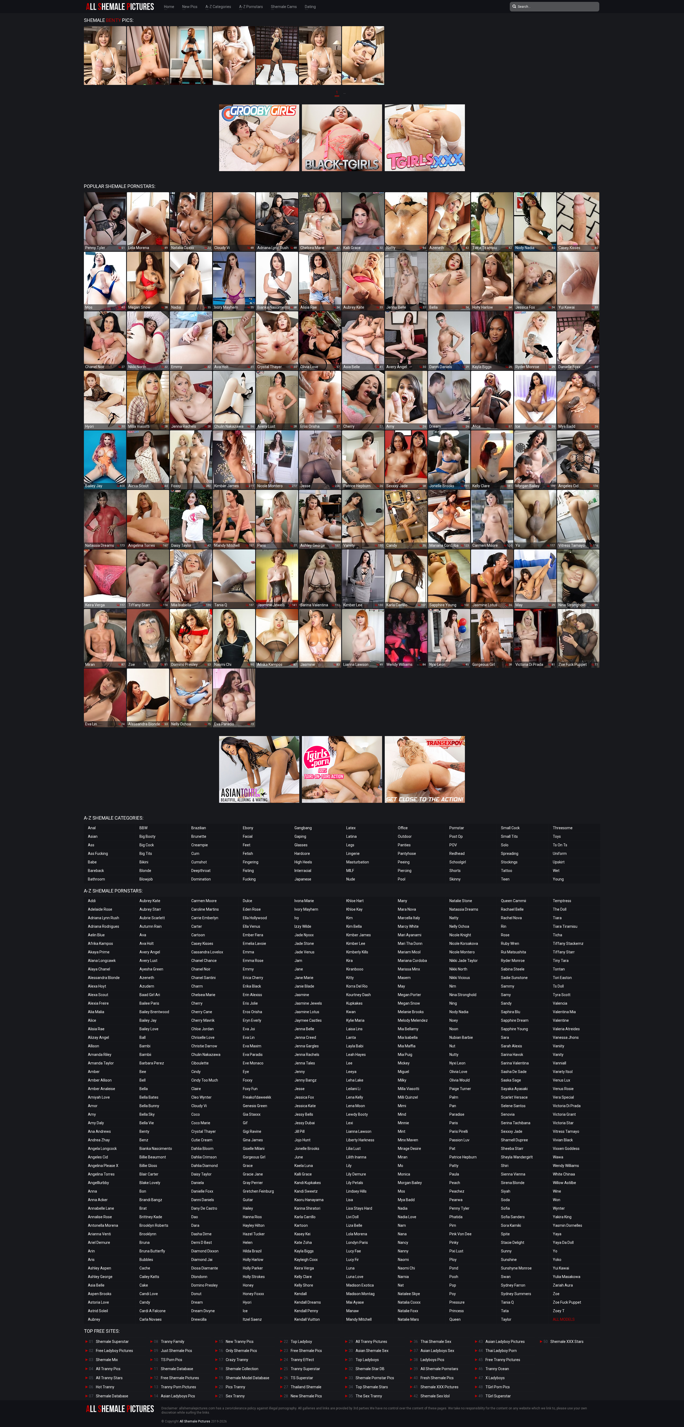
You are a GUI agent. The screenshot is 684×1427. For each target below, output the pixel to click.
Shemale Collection (242, 1369)
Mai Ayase (355, 1302)
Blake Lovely (149, 1183)
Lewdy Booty (357, 1114)
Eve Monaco (253, 1063)
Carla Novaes (150, 1319)
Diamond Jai (201, 1259)
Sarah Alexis (511, 1046)
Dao (194, 1217)
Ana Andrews (99, 1131)
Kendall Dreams (307, 1302)
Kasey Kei (302, 1234)
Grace (248, 1165)
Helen (247, 1242)
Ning (453, 1003)
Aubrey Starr (150, 909)
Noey (453, 1020)
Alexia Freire (98, 1003)
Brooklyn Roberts (153, 1225)
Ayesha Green (151, 969)
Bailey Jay (148, 1020)
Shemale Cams (284, 7)
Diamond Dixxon (205, 1251)
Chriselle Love (203, 1037)
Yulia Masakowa (566, 1277)
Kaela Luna (303, 1165)
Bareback (96, 870)
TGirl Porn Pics (497, 1387)
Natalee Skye (409, 1294)
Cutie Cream (201, 1140)
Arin (91, 1251)
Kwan (351, 1012)
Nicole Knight (460, 935)
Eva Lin (249, 1037)
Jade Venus (304, 952)
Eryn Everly (252, 1020)
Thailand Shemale (306, 1387)
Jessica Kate (305, 1106)
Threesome (563, 828)
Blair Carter (148, 1174)
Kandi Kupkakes (307, 1183)
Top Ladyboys (367, 1360)
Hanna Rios (252, 1217)
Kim (349, 918)
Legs (350, 845)
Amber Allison (100, 1080)
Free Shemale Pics (306, 1351)
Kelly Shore (303, 1285)
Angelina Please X (103, 1165)
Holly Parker (253, 1268)
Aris (91, 1259)
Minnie (403, 1123)
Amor (93, 1106)
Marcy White (408, 926)
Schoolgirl (457, 862)
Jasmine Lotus (306, 1012)
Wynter (559, 1208)
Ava (142, 935)
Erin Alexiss (252, 995)
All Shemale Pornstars (439, 1369)
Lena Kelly (354, 1097)
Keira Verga (304, 1268)
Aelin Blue (96, 935)
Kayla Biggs (304, 1251)
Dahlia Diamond (204, 1165)
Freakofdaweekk (257, 1097)
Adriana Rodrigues (103, 926)
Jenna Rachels (306, 1054)
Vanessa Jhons (566, 1037)
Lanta (351, 1037)
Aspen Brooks (99, 1294)
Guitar (248, 1200)
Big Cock (146, 845)
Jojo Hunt (302, 1140)
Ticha (557, 935)
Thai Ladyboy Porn (501, 1351)
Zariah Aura (563, 1285)
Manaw (352, 1311)
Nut (452, 1046)
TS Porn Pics (171, 1360)
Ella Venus (251, 926)
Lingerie (353, 853)
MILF (350, 870)
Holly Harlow (253, 1259)
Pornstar (456, 828)
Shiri (504, 1165)
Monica (404, 1174)
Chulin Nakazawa (205, 1054)
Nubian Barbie (461, 1037)
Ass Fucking (98, 853)
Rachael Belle (512, 909)
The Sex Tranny (369, 1396)
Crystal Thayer (203, 1131)
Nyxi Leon (457, 1063)
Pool (401, 879)
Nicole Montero (462, 952)
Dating (310, 7)
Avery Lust (148, 960)
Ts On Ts (560, 845)
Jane (298, 969)
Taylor (506, 1319)
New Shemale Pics (306, 1396)
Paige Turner (460, 1089)
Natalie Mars (408, 1319)
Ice (245, 1311)
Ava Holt (146, 943)
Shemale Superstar (112, 1341)
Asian (93, 836)
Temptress (562, 901)
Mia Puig (405, 1054)
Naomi (403, 1259)
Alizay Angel (98, 1037)
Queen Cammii (513, 901)
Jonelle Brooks (306, 1148)
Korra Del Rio (357, 986)
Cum (195, 853)
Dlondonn (199, 1277)
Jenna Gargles (306, 1046)
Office (403, 828)
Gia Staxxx (252, 1114)
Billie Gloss (148, 1165)
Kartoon (301, 1225)
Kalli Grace (303, 1174)
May (401, 986)
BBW (143, 828)
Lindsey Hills (356, 1191)
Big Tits (145, 853)
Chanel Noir (201, 969)
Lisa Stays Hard (359, 1208)
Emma (248, 952)
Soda (505, 1200)
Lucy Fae (353, 1251)
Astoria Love (98, 1302)
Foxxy (247, 1080)
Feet (246, 845)
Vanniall (559, 1063)
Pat (452, 1148)
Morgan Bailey (410, 1183)
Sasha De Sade (514, 1072)
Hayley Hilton (254, 1225)
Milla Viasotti (408, 1089)
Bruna (144, 1242)
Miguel (403, 1072)
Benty (144, 1131)
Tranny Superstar (305, 1369)
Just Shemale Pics (176, 1351)
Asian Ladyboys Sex (437, 1351)
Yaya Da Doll (563, 1242)
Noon (453, 1029)
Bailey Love (148, 1029)
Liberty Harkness (360, 1140)
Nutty (453, 1054)
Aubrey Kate (149, 901)
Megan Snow (409, 1003)
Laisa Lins (354, 1029)
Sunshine (509, 1259)
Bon (142, 1191)
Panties (404, 845)
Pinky (453, 1242)
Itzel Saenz (252, 1319)
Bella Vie (146, 1123)
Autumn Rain (150, 926)
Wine (557, 1191)
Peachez (456, 1191)
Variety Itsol (563, 1072)
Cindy (196, 1072)
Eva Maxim (252, 1046)
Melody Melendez (413, 1020)
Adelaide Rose (100, 909)
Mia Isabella (408, 1037)
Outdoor (405, 836)
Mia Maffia (406, 1046)
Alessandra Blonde (104, 978)
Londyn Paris (357, 1242)
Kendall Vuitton (307, 1319)
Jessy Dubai (304, 1123)
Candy (144, 1302)
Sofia (505, 1208)
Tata (505, 1311)
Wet (556, 870)
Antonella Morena (103, 1225)
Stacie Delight (512, 1242)
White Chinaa (564, 1174)
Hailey (248, 1208)
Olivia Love (458, 1072)
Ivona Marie (304, 901)
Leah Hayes (356, 1054)
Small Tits (509, 836)
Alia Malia (96, 1012)
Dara (195, 1225)
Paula (454, 1174)
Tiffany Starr (564, 952)
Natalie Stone (460, 901)
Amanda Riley (99, 1054)
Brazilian (198, 828)
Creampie (199, 845)
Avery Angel (149, 952)
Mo (400, 1165)
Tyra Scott (561, 995)
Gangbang (303, 828)
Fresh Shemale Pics (437, 1378)
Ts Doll (558, 986)
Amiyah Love (99, 1097)
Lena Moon (355, 1106)
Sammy (507, 986)
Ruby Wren (510, 943)
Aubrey (94, 1319)
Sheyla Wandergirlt (517, 1157)
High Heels (303, 862)
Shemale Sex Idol (435, 1396)
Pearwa (456, 1200)
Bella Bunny (149, 1106)
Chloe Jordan (202, 1029)
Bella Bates (148, 1097)
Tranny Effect (302, 1360)
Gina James (253, 1140)
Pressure (457, 1302)
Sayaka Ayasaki (514, 1089)
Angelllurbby (98, 1183)
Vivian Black (563, 1140)
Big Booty (147, 836)
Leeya (351, 1072)
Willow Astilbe (564, 1183)
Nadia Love (407, 1217)
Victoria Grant (564, 1114)
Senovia (508, 1114)
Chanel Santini (203, 978)
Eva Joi (249, 1029)
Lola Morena (356, 1234)
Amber (94, 1072)
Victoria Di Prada (567, 1106)
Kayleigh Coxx (306, 1259)
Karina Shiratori (307, 1208)
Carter (196, 926)
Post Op (456, 836)
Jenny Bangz (305, 1080)
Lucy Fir (352, 1259)
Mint (401, 1131)
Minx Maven (408, 1140)
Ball (142, 1037)
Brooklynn (147, 1234)
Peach (454, 1183)
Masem (404, 978)
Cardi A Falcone (152, 1311)
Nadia (402, 1208)
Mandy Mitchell (359, 1319)
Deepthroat (201, 870)
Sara (505, 1037)
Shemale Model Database (247, 1378)
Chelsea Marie (203, 995)
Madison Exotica (360, 1285)
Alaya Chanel (99, 969)
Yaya (557, 1234)
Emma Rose (253, 960)
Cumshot (199, 862)
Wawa (558, 1157)
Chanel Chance (204, 960)
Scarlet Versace (514, 1097)
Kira (349, 960)
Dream (197, 1302)
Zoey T (559, 1311)
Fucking (249, 879)
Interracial (302, 870)
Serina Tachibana (515, 1123)
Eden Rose (252, 909)
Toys (557, 836)
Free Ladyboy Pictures (114, 1351)
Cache (144, 1268)
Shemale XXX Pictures (439, 1387)
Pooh (453, 1277)
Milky (402, 1080)
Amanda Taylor (101, 1063)
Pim (452, 1225)
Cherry (197, 1003)
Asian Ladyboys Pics (178, 1396)
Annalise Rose (100, 1217)
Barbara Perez (151, 1063)
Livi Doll (352, 1217)
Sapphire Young (514, 1029)
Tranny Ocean (497, 1369)
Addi (92, 901)
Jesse (299, 1089)
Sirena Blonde (512, 1183)
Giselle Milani (254, 1148)
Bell (142, 1080)
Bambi (144, 1046)
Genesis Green (255, 1106)
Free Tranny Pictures (502, 1360)
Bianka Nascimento (155, 1148)
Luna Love (354, 1277)
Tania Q (507, 1302)
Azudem (146, 986)
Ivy (296, 918)
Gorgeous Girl (254, 1157)
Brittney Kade (150, 1217)
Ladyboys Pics (432, 1360)
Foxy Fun (250, 1089)
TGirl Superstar (498, 1396)
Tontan (559, 969)
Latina (351, 836)
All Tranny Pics (108, 1369)
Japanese (302, 879)
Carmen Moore (204, 901)
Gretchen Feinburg (258, 1191)
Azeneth (146, 978)
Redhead (457, 853)
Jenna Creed (305, 1037)
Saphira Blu (510, 1012)
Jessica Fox (304, 1097)
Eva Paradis (253, 1054)
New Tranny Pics (240, 1341)
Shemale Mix (107, 1360)
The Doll (559, 909)
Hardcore (302, 853)
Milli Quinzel (408, 1097)
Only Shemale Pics (241, 1351)
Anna (92, 1191)
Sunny (506, 1251)
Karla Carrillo (305, 1217)
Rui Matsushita (513, 952)
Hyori (247, 1302)
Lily (349, 1165)
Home (169, 7)
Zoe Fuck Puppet (567, 1302)
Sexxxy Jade (511, 1131)
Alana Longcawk (102, 960)
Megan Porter (409, 995)
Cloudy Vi (199, 1106)
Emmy (248, 969)
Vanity (558, 1054)
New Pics (189, 7)
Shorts (455, 870)
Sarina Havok (512, 1054)
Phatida (456, 1217)
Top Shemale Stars (372, 1387)
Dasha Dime (201, 1234)
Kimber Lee (355, 943)
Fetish (248, 853)
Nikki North (458, 969)
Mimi (402, 1106)
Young (558, 879)
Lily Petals (354, 1183)
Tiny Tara (561, 960)
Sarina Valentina (515, 1063)
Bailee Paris (149, 1003)
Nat (401, 1285)
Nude (350, 879)
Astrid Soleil (98, 1311)
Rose (505, 935)
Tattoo (506, 870)
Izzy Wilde (302, 926)
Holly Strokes (254, 1277)
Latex (351, 828)
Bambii (145, 1054)
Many (402, 901)
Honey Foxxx (253, 1294)
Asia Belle (96, 1285)
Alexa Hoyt (97, 986)
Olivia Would (459, 1080)
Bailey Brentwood (154, 1012)
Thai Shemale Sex (436, 1341)
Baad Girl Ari (149, 995)
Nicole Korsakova (463, 943)
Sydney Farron (513, 1285)
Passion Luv (459, 1140)
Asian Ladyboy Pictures (505, 1341)
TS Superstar (302, 1378)
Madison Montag (360, 1294)
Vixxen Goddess (566, 1148)
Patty (453, 1165)
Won (556, 1200)
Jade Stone (304, 943)
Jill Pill (299, 1131)
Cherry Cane (201, 1012)
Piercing (404, 870)
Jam (298, 960)
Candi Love (148, 1294)
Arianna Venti (99, 1234)
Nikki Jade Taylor (463, 960)
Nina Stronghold (462, 995)
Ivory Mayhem (306, 909)
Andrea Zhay (99, 1140)
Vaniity (558, 1046)
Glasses (301, 845)
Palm (453, 1097)
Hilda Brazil (252, 1251)
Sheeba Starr (512, 1148)
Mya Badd (406, 1200)
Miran (402, 1157)
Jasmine (301, 995)
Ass (91, 845)
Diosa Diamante (204, 1268)
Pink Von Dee (460, 1234)
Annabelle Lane (101, 1208)
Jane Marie (303, 978)
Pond (453, 1268)
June (298, 1157)
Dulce (247, 901)
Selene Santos (513, 1106)
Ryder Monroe (513, 960)
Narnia (403, 1277)
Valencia (560, 1003)
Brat (143, 1208)
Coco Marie (200, 1123)
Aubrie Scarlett (152, 918)
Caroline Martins (205, 909)
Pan (452, 1106)
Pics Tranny (235, 1387)
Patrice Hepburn (463, 1157)
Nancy (403, 1242)
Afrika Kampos (100, 943)
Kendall (300, 1294)
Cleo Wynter (201, 1097)
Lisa (349, 1200)
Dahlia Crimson (204, 1157)
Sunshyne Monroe (516, 1268)
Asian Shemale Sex (372, 1351)
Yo (555, 1251)
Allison (93, 1046)
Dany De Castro (204, 1208)
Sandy (506, 1003)
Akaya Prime (99, 952)
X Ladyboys (495, 1378)
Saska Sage (511, 1080)
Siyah (505, 1191)
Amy (92, 1114)
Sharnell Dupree (514, 1140)
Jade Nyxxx (304, 935)
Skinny (455, 879)
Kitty (350, 978)
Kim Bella (354, 926)
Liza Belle (354, 1225)
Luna (350, 1268)
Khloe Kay (354, 909)
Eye (246, 1072)
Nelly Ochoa (459, 926)
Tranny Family (172, 1341)
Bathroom (96, 879)
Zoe (556, 1294)
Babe (92, 862)
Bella (143, 1089)
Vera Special (563, 1097)
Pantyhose (407, 853)
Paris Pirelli (458, 1131)
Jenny (299, 1072)
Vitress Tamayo (566, 1131)
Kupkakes (354, 1003)
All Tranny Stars (109, 1378)
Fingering (250, 862)
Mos (401, 1191)
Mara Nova (407, 909)
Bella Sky (147, 1114)
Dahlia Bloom (202, 1148)
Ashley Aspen (99, 1268)
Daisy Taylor (201, 1174)
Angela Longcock (102, 1148)
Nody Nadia (458, 1012)
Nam (402, 1225)
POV (453, 845)
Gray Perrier (253, 1183)
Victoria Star (563, 1123)
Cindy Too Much (204, 1080)
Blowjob (146, 879)
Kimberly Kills (357, 952)
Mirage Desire (409, 1148)
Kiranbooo (354, 969)
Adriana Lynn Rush (103, 918)
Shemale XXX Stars (567, 1341)
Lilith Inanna (356, 1157)
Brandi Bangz (150, 1200)
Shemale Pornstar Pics (375, 1378)
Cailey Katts (149, 1277)
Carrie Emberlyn (204, 918)
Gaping (300, 836)
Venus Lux (561, 1080)
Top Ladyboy (301, 1341)
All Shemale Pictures (195, 1421)
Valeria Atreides (566, 1029)
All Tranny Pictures (371, 1341)
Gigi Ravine (252, 1131)
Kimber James (358, 935)
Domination (201, 879)
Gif (245, 1123)
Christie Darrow (204, 1046)
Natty (453, 918)
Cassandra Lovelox (207, 952)
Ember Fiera (253, 935)
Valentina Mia (564, 1012)
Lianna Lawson (358, 1131)
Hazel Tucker (254, 1234)
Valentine (561, 1020)
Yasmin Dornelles (567, 1225)
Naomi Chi (406, 1268)
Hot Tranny (105, 1387)
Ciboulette (200, 1063)
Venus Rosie (563, 1089)
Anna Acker (98, 1200)
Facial (247, 836)
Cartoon (198, 935)
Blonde (145, 870)
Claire (196, 1089)
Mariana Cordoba (412, 960)
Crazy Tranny (237, 1360)
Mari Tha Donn (410, 943)
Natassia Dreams (463, 909)
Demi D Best (201, 1242)
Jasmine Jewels (308, 1003)
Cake (143, 1285)
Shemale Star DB (370, 1369)
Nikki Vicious (459, 978)
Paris (453, 1123)
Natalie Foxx (408, 1311)
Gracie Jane (253, 1174)
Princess (456, 1311)
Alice (92, 1020)
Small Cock (510, 828)
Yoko (557, 1259)
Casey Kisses (202, 943)
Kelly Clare (303, 1277)
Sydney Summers (516, 1294)
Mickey (404, 1063)
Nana (402, 1234)
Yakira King (562, 1217)
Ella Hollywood (255, 918)
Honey (248, 1285)
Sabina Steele (512, 969)
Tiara (557, 918)
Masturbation (357, 862)
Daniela (197, 1183)
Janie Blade (304, 986)
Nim (452, 986)
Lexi (349, 1123)
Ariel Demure (99, 1242)
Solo (504, 845)
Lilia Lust (353, 1148)
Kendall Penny (306, 1311)
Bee (142, 1072)
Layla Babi (354, 1046)
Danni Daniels (202, 1200)
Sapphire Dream (514, 1020)
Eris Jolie (250, 1003)
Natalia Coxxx (409, 1302)
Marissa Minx (409, 969)
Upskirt (559, 862)
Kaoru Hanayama (309, 1200)
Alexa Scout (98, 995)
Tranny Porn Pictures (178, 1387)
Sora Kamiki (511, 1225)
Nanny (403, 1251)
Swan (506, 1277)
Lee (349, 1063)
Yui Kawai (561, 1268)
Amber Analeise (101, 1089)
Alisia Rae (96, 1029)
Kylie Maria (355, 1020)
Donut (196, 1294)
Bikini (143, 862)
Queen (455, 1319)
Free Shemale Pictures (180, 1378)
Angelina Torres (101, 1174)
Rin (503, 926)
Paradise (456, 1114)
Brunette (198, 836)
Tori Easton (562, 978)
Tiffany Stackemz (568, 943)
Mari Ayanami (409, 935)
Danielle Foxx (202, 1191)
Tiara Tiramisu (565, 926)
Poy (452, 1294)
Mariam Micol (409, 952)
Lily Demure (356, 1174)
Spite (505, 1234)
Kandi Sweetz (306, 1191)
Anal (92, 828)
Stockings (509, 862)
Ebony (248, 828)
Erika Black (252, 986)
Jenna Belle (304, 1029)
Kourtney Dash (358, 995)
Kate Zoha (303, 1242)
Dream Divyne (203, 1311)
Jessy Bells (303, 1114)
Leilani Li (353, 1089)
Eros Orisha (252, 1012)
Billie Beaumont (152, 1157)
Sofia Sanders (513, 1217)
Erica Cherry (253, 978)
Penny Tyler (459, 1208)
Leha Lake (354, 1080)
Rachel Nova (511, 918)
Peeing (404, 862)
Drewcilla (199, 1319)
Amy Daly (96, 1123)
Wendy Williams (566, 1165)
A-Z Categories (218, 7)
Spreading (509, 853)
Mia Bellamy (408, 1029)
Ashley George (100, 1277)
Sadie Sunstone (514, 978)
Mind (402, 1114)
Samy (506, 995)
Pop (452, 1285)
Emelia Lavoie (254, 943)
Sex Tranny (235, 1396)
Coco (195, 1114)
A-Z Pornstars (251, 7)
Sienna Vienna (513, 1174)
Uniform (560, 853)
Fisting (248, 870)
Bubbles (146, 1259)
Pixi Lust (456, 1251)
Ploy (453, 1259)
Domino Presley (204, 1285)
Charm (197, 986)
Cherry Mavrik (203, 1020)
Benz (143, 1140)
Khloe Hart (355, 901)
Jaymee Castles (308, 1020)
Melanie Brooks (411, 1012)
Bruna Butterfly (152, 1251)
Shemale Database (112, 1396)
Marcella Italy (409, 918)
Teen (505, 879)
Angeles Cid (98, 1157)
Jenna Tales (304, 1063)
